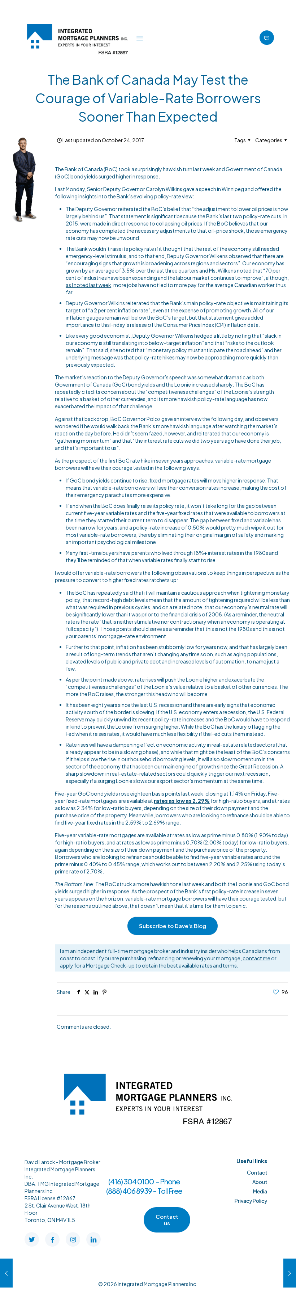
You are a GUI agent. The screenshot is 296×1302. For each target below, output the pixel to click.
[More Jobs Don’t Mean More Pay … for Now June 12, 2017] (6, 1273)
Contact (257, 1172)
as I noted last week (88, 285)
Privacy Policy (251, 1200)
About (259, 1182)
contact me (256, 958)
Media (260, 1191)
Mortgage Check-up (110, 965)
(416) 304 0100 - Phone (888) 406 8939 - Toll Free (144, 1186)
